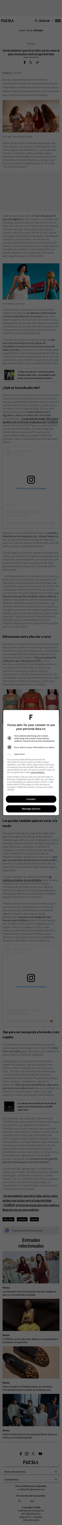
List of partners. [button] (38, 772)
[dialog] (31, 762)
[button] (31, 754)
